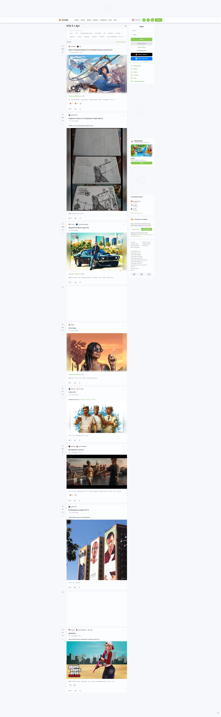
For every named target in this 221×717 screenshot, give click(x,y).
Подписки (95, 20)
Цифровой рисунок (101, 681)
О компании (145, 245)
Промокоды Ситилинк (136, 263)
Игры (75, 491)
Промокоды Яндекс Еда (136, 261)
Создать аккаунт (141, 43)
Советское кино (79, 435)
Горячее (77, 20)
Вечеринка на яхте (76, 450)
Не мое (86, 435)
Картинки (77, 582)
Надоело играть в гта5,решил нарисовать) (86, 118)
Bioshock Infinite (75, 99)
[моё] (70, 213)
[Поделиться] (80, 109)
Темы (115, 20)
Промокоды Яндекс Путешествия (139, 259)
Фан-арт (74, 681)
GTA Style (72, 328)
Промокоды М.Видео (136, 254)
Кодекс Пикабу (134, 243)
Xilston (72, 324)
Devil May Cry (106, 99)
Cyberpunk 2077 (81, 491)
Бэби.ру (133, 270)
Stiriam (73, 630)
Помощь (133, 242)
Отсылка (119, 491)
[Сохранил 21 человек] (75, 383)
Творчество (84, 681)
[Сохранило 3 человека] (75, 500)
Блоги (110, 20)
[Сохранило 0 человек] (75, 218)
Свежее (89, 20)
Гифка (104, 277)
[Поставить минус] (63, 52)
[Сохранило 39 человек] (75, 109)
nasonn (73, 224)
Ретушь (84, 378)
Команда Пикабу (135, 245)
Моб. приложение (135, 247)
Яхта (114, 491)
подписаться (146, 229)
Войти (158, 20)
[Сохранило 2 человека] (75, 691)
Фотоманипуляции (86, 277)
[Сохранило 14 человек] (75, 282)
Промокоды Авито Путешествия (139, 265)
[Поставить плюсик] (63, 46)
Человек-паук (84, 99)
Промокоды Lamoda (136, 253)
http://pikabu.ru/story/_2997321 (87, 399)
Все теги (120, 36)
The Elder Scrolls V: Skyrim (95, 99)
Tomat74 (73, 389)
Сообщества (103, 20)
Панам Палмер (103, 491)
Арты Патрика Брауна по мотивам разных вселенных (90, 50)
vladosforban (74, 115)
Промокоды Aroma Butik (137, 258)
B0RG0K (73, 446)
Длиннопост (110, 277)
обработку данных (142, 234)
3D (72, 491)
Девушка (72, 633)
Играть (142, 163)
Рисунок (74, 213)
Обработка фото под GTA (79, 228)
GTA (80, 378)
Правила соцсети (146, 242)
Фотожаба (95, 277)
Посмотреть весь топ (136, 213)
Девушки (95, 491)
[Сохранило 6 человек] (75, 440)
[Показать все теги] (116, 100)
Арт (69, 99)
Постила (133, 266)
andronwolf (74, 506)
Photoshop (75, 277)
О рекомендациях (146, 243)
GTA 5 (112, 99)
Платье (110, 491)
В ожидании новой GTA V (79, 510)
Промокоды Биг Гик (136, 251)
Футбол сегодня (135, 268)
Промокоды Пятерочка (136, 256)
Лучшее (83, 20)
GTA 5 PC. (72, 392)
